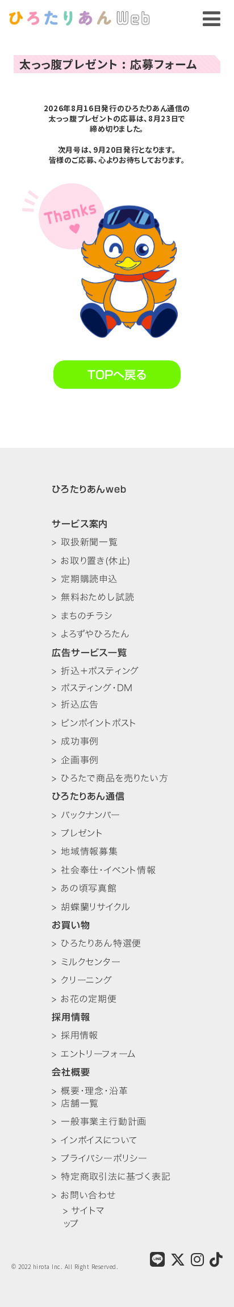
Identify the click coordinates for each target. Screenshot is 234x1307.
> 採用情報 (75, 1035)
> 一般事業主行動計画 (99, 1121)
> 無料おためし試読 (93, 597)
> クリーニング (82, 980)
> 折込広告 (75, 704)
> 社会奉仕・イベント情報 (104, 870)
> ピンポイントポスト (94, 723)
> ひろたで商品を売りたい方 (110, 778)
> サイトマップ (84, 1217)
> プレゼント (77, 833)
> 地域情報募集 (85, 851)
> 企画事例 (75, 760)
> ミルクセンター (86, 962)
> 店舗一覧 (75, 1103)
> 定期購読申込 (84, 579)
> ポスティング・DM (92, 687)
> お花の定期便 (84, 999)
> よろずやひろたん (90, 634)
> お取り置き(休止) (91, 560)
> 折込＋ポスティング (95, 671)
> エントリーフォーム (94, 1054)
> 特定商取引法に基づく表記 (111, 1176)
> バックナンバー (86, 815)
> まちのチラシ (82, 616)
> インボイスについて (94, 1140)
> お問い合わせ (83, 1195)
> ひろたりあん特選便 (96, 943)
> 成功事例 (75, 741)
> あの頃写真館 (84, 888)
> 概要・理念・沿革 (90, 1091)
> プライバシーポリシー (100, 1158)
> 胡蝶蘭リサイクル (91, 907)
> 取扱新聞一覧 (85, 542)
